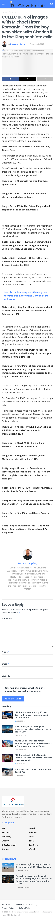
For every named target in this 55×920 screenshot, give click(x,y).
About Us (6, 904)
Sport (31, 836)
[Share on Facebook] (10, 79)
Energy (5, 840)
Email (5, 664)
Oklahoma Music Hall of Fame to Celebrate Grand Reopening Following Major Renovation (33, 758)
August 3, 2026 (21, 721)
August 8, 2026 (22, 750)
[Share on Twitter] (27, 79)
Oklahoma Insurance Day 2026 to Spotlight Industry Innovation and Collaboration (31, 715)
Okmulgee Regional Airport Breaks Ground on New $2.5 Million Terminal (33, 865)
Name (5, 652)
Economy (6, 836)
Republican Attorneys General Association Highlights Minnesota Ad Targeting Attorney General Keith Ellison (34, 880)
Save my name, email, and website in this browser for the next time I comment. (25, 689)
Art (3, 828)
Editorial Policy (25, 908)
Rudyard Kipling (17, 44)
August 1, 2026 (21, 764)
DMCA (32, 904)
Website (6, 676)
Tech (31, 840)
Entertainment (9, 845)
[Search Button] (51, 4)
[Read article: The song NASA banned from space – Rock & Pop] (7, 772)
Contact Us (19, 904)
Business (6, 832)
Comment (8, 618)
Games (5, 849)
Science (12, 12)
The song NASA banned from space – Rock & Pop (33, 770)
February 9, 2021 (37, 44)
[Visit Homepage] (27, 4)
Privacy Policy (8, 908)
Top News (33, 845)
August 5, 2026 (22, 735)
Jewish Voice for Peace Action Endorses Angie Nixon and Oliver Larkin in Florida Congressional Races (33, 743)
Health (32, 828)
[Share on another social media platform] (45, 79)
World (32, 849)
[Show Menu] (3, 4)
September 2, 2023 (22, 775)
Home (4, 12)
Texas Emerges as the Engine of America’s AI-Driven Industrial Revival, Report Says (33, 729)
